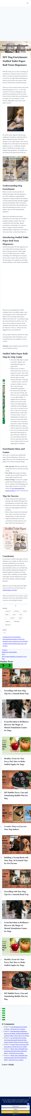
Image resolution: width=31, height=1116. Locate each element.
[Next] (9, 665)
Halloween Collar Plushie (9, 651)
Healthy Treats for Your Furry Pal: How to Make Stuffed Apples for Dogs (14, 761)
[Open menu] (27, 3)
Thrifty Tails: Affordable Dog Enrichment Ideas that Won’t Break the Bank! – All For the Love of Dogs (16, 1051)
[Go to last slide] (3, 665)
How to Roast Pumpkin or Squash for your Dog (14, 656)
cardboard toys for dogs (10, 637)
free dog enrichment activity (14, 641)
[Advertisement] (15, 22)
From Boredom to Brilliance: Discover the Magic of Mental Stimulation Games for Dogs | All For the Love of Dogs (16, 1033)
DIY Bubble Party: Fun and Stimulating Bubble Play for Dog (16, 795)
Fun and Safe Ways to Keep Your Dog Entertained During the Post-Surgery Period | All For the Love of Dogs (16, 1040)
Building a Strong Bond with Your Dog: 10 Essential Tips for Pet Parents (16, 860)
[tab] (3, 1008)
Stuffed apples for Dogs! (10, 590)
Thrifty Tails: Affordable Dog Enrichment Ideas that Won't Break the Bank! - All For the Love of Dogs (16, 1058)
